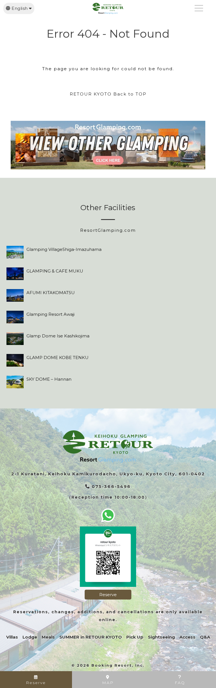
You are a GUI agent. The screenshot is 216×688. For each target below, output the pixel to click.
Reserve (108, 594)
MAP (108, 682)
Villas (12, 637)
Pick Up (134, 637)
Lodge (29, 637)
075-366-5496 (110, 486)
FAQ (180, 682)
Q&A (205, 637)
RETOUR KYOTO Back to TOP (108, 94)
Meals (48, 637)
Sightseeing (161, 637)
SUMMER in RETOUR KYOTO (90, 637)
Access (187, 637)
